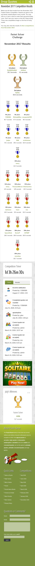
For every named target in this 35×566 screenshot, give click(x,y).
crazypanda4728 (27, 117)
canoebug (18, 256)
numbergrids (7, 442)
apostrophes (17, 312)
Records (17, 282)
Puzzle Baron (10, 432)
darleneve (8, 210)
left (28, 392)
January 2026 (24, 496)
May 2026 (23, 482)
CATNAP (26, 233)
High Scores (8, 479)
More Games (8, 500)
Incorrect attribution (19, 288)
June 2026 (23, 479)
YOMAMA (8, 117)
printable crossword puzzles (16, 447)
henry (7, 186)
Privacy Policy (8, 503)
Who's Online (8, 482)
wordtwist (15, 442)
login (29, 2)
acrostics (6, 440)
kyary (17, 92)
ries (27, 210)
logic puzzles (13, 440)
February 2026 (24, 492)
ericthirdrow (26, 140)
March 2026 (24, 489)
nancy (17, 163)
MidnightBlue (17, 117)
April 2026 (23, 486)
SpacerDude (8, 233)
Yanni (17, 210)
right (29, 392)
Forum (9, 282)
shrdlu (18, 416)
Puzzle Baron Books (10, 489)
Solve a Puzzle (9, 475)
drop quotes (21, 440)
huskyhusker (12, 70)
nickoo (23, 70)
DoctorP (17, 233)
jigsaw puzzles (21, 437)
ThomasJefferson (17, 186)
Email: (5, 519)
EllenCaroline (27, 186)
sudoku (25, 442)
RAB (17, 140)
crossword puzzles (9, 445)
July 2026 (23, 475)
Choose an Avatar (9, 492)
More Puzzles (8, 496)
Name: (5, 516)
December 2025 (25, 500)
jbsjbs (8, 140)
